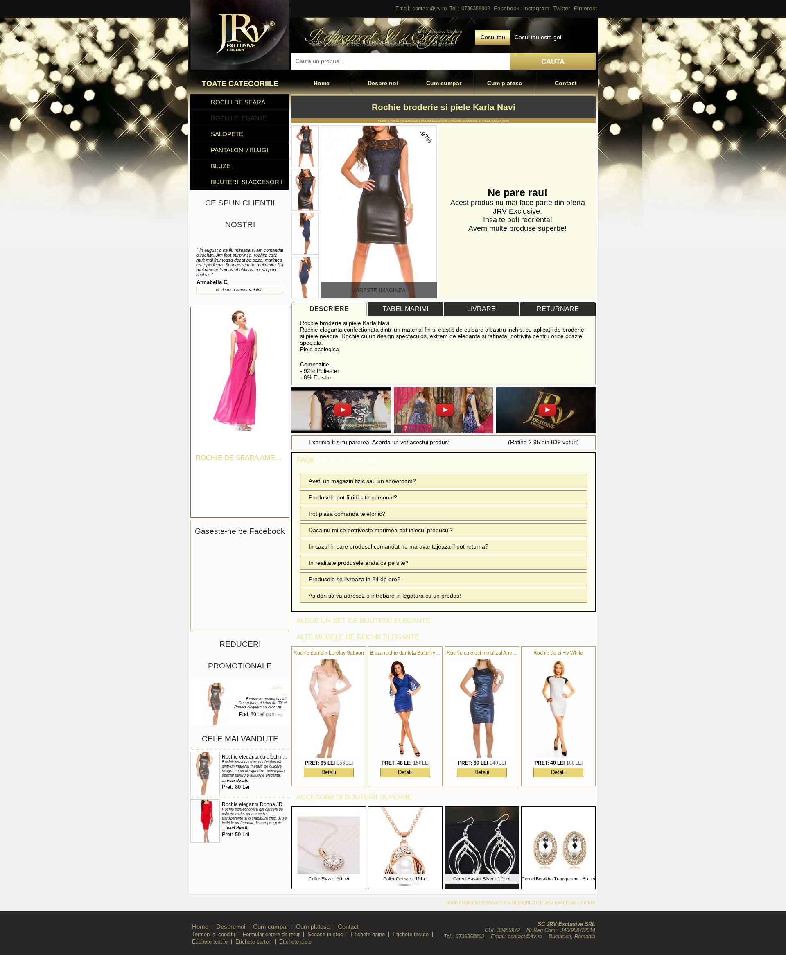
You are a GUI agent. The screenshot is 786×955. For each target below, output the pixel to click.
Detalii (328, 772)
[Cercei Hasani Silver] (482, 886)
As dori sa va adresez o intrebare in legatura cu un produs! (385, 595)
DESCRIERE (329, 308)
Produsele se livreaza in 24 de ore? (354, 579)
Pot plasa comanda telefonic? (347, 513)
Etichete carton (253, 942)
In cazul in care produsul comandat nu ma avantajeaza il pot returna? (398, 546)
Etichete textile (210, 942)
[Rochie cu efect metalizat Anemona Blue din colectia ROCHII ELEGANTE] (482, 708)
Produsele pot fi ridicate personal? (353, 497)
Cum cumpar (443, 83)
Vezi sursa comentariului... (240, 289)
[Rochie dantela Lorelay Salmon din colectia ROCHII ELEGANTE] (329, 708)
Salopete (227, 134)
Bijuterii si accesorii (246, 181)
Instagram (536, 8)
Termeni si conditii (213, 934)
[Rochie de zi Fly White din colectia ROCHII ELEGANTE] (558, 708)
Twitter (561, 8)
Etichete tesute (411, 934)
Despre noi (383, 83)
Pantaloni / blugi (239, 150)
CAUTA (553, 61)
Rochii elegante (239, 118)
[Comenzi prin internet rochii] (239, 67)
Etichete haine (368, 934)
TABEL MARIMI (405, 308)
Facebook (506, 8)
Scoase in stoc (325, 934)
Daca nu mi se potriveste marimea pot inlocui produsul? (381, 530)
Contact (566, 83)
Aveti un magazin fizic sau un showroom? (362, 481)
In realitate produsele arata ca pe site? (359, 563)
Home (322, 83)
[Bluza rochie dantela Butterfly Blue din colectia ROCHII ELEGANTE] (405, 708)
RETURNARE (558, 308)
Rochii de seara (238, 102)
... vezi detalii (235, 780)
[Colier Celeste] (405, 886)
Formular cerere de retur (271, 934)
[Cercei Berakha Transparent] (558, 886)
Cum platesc (504, 83)
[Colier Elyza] (329, 886)
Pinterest (585, 8)
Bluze (220, 166)
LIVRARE (481, 308)
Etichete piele (295, 942)
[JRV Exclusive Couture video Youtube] (341, 411)
